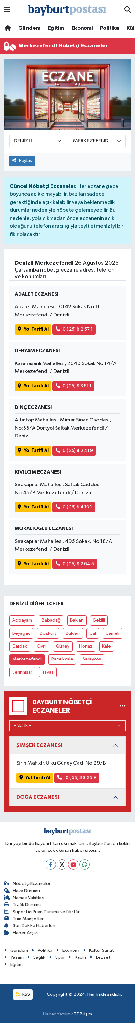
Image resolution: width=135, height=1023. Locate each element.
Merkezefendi (27, 659)
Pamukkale (62, 659)
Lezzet (103, 957)
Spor (60, 957)
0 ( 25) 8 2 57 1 (78, 329)
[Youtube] (73, 864)
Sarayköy (92, 659)
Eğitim (56, 28)
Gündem (29, 28)
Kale (106, 646)
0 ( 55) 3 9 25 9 (80, 777)
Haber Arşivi (25, 932)
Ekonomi (82, 28)
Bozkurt (48, 633)
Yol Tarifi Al (36, 329)
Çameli (112, 633)
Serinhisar (22, 672)
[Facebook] (51, 864)
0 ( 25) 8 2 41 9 (78, 450)
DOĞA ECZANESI (37, 797)
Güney (62, 646)
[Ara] (127, 10)
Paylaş (25, 160)
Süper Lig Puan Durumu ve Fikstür (46, 911)
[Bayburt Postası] (67, 10)
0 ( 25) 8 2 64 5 (78, 563)
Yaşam (17, 957)
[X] (62, 864)
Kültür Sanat (101, 950)
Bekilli (99, 620)
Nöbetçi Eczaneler (32, 883)
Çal (92, 633)
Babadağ (51, 620)
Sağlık (39, 957)
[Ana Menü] (7, 10)
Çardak (19, 646)
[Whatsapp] (84, 864)
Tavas (48, 672)
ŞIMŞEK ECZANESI (39, 745)
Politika (109, 28)
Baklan (77, 620)
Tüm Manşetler (28, 918)
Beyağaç (21, 633)
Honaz (86, 646)
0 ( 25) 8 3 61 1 (77, 386)
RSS (25, 994)
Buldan (73, 633)
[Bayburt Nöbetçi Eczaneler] (123, 706)
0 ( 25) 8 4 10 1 (77, 507)
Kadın (80, 957)
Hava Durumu (26, 890)
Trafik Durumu (27, 904)
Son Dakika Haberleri (34, 925)
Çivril (41, 646)
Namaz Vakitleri (28, 897)
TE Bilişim (83, 1014)
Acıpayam (22, 620)
